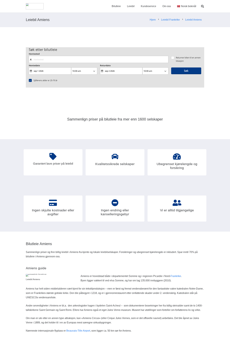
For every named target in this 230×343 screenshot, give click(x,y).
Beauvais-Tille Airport (78, 330)
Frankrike (176, 276)
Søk (186, 70)
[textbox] (98, 59)
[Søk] (202, 6)
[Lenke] (35, 6)
